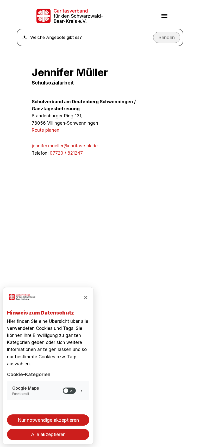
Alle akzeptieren (48, 434)
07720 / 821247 (66, 153)
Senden (167, 37)
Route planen (45, 130)
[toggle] (164, 15)
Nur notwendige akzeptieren (48, 420)
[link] (76, 16)
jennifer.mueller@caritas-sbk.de (65, 145)
